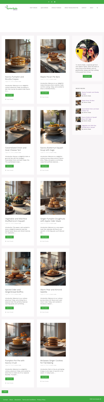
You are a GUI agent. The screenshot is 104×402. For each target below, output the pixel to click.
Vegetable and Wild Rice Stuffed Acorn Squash (16, 220)
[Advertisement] (52, 22)
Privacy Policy (41, 399)
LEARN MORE (87, 76)
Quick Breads (44, 7)
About (91, 7)
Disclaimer (18, 399)
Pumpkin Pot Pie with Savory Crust (14, 361)
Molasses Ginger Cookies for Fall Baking (51, 361)
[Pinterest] (54, 2)
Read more (9, 95)
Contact (84, 7)
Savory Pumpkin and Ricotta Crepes (14, 78)
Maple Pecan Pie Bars (50, 77)
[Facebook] (49, 2)
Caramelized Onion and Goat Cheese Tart (15, 149)
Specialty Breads (56, 7)
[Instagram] (52, 2)
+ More (5, 391)
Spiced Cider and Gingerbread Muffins (14, 291)
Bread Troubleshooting (71, 7)
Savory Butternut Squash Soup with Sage (51, 149)
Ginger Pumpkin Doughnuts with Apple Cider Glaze (52, 220)
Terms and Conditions (29, 399)
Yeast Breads (33, 7)
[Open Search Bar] (97, 8)
